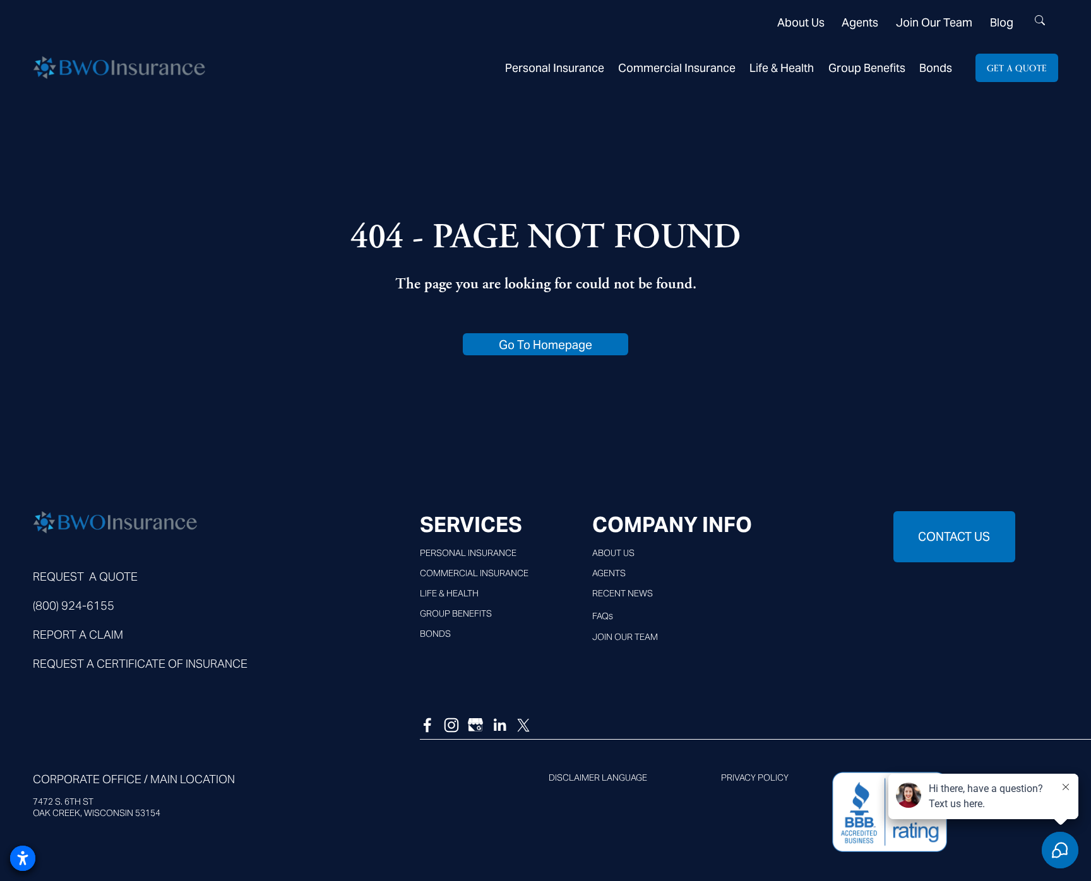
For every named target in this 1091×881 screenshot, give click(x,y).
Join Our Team (934, 22)
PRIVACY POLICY (755, 777)
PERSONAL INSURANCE (468, 553)
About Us (801, 22)
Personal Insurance (554, 68)
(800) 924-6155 (73, 605)
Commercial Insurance (677, 68)
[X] (523, 725)
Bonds (935, 68)
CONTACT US (954, 536)
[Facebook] (427, 725)
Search (1039, 24)
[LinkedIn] (499, 725)
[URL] (475, 725)
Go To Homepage (545, 344)
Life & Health (781, 68)
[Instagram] (451, 725)
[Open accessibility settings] (22, 858)
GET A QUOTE (1017, 67)
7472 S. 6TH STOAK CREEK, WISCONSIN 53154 (96, 807)
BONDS (435, 633)
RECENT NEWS (622, 593)
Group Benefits (866, 68)
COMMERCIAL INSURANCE (474, 573)
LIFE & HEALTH (449, 593)
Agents (860, 22)
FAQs (602, 616)
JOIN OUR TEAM (625, 636)
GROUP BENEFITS (456, 613)
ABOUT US (613, 553)
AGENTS (609, 573)
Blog (1001, 22)
